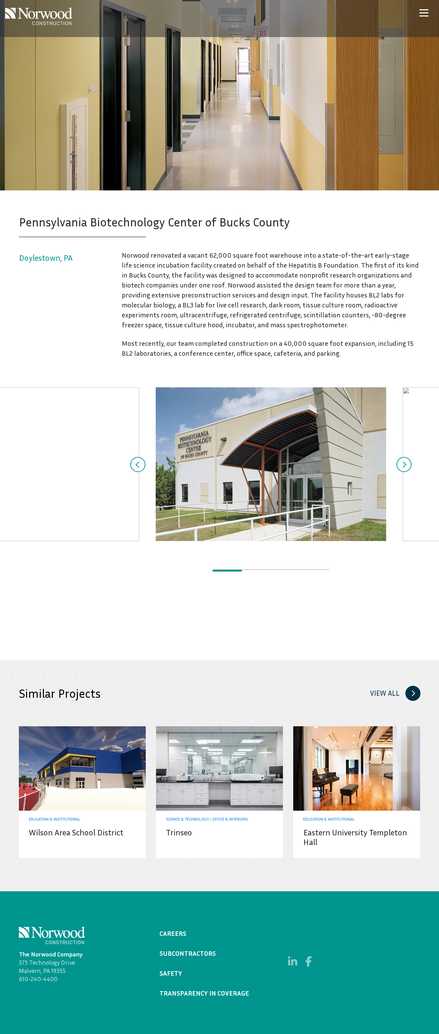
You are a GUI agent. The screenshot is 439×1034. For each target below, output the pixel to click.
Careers (172, 933)
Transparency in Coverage (204, 993)
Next (404, 464)
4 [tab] (314, 571)
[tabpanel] (270, 464)
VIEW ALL (385, 693)
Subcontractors (187, 953)
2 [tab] (256, 571)
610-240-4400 (38, 979)
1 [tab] (227, 571)
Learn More (82, 792)
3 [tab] (285, 571)
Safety (170, 973)
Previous (137, 464)
